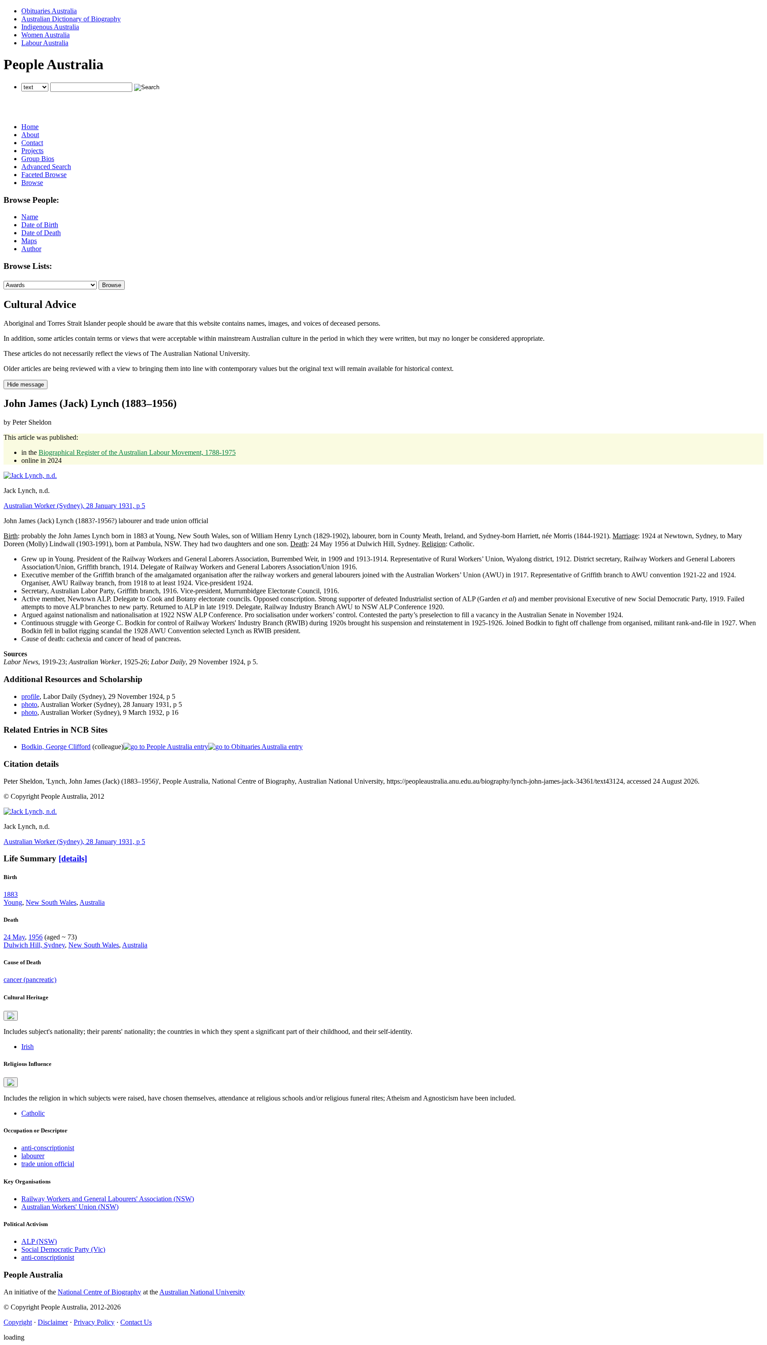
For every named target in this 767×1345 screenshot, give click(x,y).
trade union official (47, 1164)
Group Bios (37, 158)
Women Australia (45, 35)
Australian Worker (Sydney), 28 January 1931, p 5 (74, 505)
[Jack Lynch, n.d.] (30, 475)
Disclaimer (53, 1322)
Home (30, 126)
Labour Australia (44, 43)
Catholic (33, 1113)
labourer (32, 1156)
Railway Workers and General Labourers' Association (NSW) (107, 1199)
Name (29, 217)
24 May (14, 937)
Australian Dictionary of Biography (71, 19)
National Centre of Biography (99, 1292)
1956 (35, 937)
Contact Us (136, 1322)
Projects (32, 150)
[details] (73, 858)
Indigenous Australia (50, 27)
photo (29, 704)
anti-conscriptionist (47, 1148)
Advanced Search (46, 166)
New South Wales (51, 902)
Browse (32, 182)
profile (30, 696)
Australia (92, 902)
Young (13, 902)
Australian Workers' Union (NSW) (70, 1207)
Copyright (18, 1322)
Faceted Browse (44, 174)
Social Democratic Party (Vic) (63, 1249)
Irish (27, 1046)
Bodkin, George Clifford (56, 746)
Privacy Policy (94, 1322)
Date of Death (41, 233)
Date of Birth (39, 225)
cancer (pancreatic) (30, 979)
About (30, 134)
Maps (29, 241)
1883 (11, 894)
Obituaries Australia (49, 11)
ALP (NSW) (39, 1241)
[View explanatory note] (11, 1016)
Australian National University (202, 1292)
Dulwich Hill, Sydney (34, 945)
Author (31, 248)
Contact (32, 142)
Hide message (25, 384)
